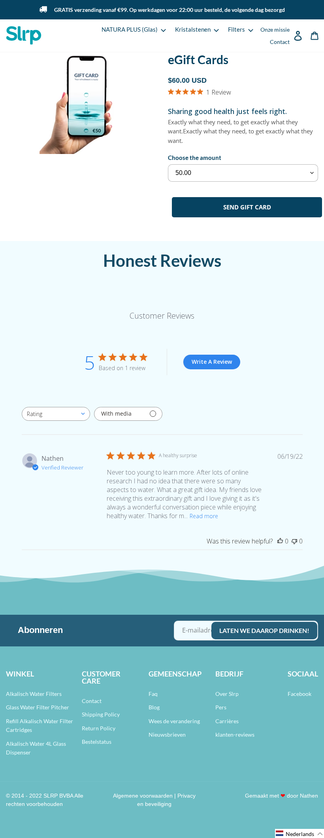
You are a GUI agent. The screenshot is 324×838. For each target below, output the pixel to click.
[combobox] (56, 414)
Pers (220, 707)
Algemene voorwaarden (143, 795)
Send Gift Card (247, 207)
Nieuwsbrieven (167, 734)
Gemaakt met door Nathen (281, 795)
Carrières (227, 721)
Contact (92, 700)
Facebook (299, 693)
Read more (204, 516)
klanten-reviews (234, 734)
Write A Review (212, 361)
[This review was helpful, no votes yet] (280, 541)
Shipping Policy (101, 714)
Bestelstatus (96, 741)
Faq (153, 693)
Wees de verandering (174, 721)
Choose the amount (194, 157)
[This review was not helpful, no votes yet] (294, 541)
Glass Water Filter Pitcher (37, 707)
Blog (154, 707)
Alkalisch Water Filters (34, 693)
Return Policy (98, 728)
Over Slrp (227, 693)
